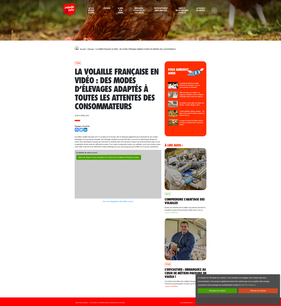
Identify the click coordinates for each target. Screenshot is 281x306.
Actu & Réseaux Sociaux (91, 10)
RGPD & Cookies (247, 285)
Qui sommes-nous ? (186, 302)
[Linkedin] (85, 130)
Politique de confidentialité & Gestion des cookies (107, 302)
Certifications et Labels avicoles (161, 9)
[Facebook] (77, 130)
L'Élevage (106, 8)
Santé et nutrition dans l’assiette (182, 10)
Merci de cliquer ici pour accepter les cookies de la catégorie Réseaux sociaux (108, 157)
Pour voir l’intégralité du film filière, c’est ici (118, 201)
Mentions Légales (82, 302)
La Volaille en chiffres (200, 9)
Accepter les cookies (217, 291)
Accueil (82, 49)
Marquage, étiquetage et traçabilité (139, 10)
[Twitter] (81, 130)
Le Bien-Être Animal (121, 10)
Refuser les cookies (258, 291)
